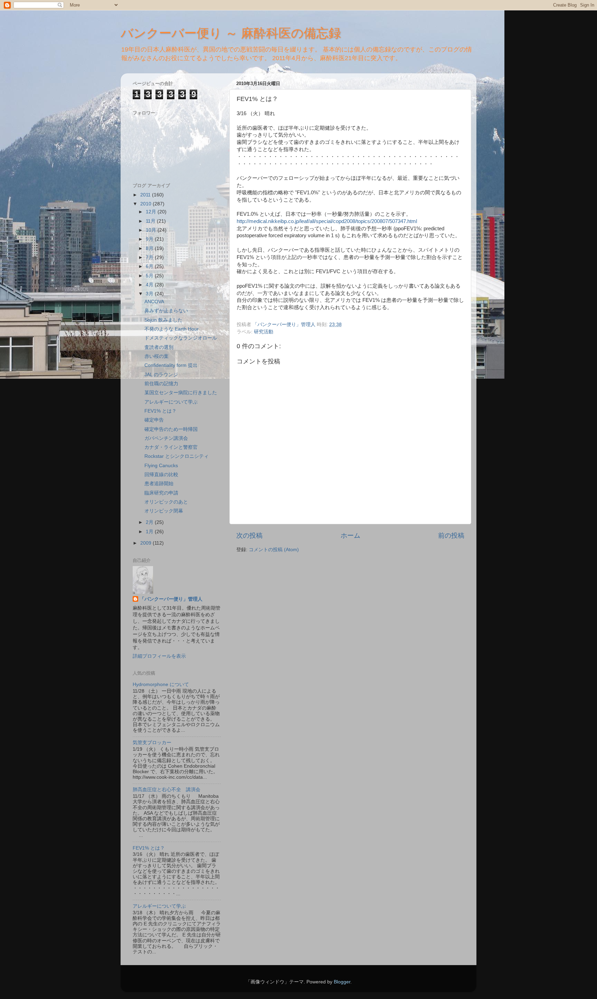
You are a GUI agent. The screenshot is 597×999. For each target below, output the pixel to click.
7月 (150, 257)
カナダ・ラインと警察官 (171, 447)
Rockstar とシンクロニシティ (176, 456)
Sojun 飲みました (163, 320)
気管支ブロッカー (152, 742)
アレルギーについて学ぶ (171, 402)
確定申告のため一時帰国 (171, 429)
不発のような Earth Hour (171, 329)
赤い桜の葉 (156, 356)
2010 (146, 203)
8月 (150, 248)
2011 (146, 194)
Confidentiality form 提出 (171, 365)
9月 (150, 239)
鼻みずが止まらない (166, 310)
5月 (150, 275)
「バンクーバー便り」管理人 (171, 599)
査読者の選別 (158, 347)
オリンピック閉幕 (163, 511)
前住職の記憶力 (161, 383)
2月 (150, 522)
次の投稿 (249, 535)
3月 (150, 293)
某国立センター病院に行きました (180, 392)
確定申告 (154, 420)
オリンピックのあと (166, 502)
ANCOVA (154, 301)
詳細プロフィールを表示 (159, 656)
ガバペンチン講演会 (166, 438)
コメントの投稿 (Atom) (274, 549)
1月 (150, 531)
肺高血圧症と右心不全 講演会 (166, 789)
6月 (150, 266)
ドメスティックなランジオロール (180, 338)
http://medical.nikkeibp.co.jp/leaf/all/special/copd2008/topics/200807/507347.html (327, 221)
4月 (150, 284)
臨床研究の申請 (161, 493)
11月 (151, 221)
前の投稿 (451, 535)
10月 (152, 230)
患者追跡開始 (158, 483)
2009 (146, 543)
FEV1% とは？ (160, 411)
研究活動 (263, 331)
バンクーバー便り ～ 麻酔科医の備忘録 (231, 33)
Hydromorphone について (161, 684)
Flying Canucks (161, 465)
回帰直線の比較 (161, 474)
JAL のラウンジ (161, 374)
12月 (152, 211)
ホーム (350, 535)
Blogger (342, 981)
